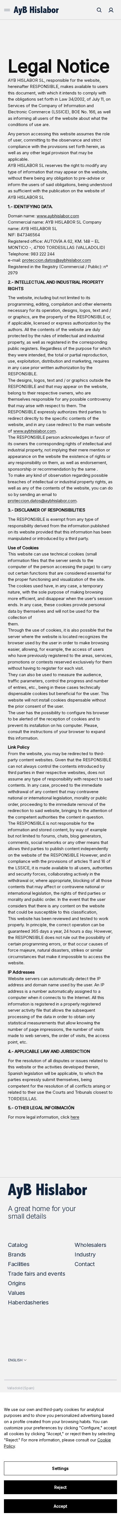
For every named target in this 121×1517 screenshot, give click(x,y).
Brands (17, 1254)
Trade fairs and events (36, 1273)
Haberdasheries (28, 1302)
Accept (61, 1506)
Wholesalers (90, 1245)
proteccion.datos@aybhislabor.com (56, 260)
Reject (60, 1487)
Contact (85, 1264)
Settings (60, 1468)
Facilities (18, 1264)
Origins (16, 1283)
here (75, 1117)
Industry (85, 1254)
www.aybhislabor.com (58, 216)
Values (16, 1292)
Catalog (17, 1245)
